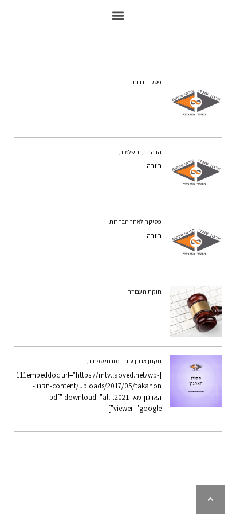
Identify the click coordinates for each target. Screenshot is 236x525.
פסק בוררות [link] (147, 82)
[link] (196, 102)
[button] (118, 15)
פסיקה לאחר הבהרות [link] (135, 221)
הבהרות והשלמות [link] (140, 152)
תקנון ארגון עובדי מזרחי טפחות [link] (124, 361)
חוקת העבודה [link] (144, 291)
